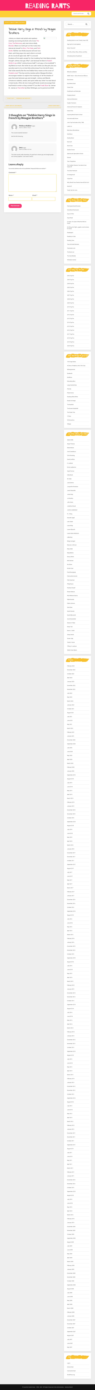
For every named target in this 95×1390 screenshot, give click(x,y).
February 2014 (70, 1032)
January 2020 (70, 771)
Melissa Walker (25, 126)
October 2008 (70, 1281)
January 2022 (70, 705)
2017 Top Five (70, 334)
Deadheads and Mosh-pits (23, 98)
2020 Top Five (70, 345)
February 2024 (70, 666)
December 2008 (71, 1273)
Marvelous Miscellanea (73, 130)
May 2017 (69, 880)
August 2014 (70, 1008)
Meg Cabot (70, 549)
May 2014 (69, 1020)
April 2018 (69, 841)
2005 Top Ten (70, 287)
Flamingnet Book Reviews (73, 206)
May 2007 (69, 1347)
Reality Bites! (70, 138)
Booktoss (69, 377)
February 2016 (70, 938)
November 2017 (71, 856)
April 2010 (69, 1211)
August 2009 (70, 1242)
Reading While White (72, 396)
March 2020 (70, 763)
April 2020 (69, 759)
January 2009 (70, 1269)
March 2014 (70, 1028)
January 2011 (70, 1176)
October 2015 (70, 954)
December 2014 (71, 993)
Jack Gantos (70, 482)
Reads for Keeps (71, 400)
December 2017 (71, 853)
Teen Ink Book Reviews (73, 244)
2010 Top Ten (70, 307)
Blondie (11, 46)
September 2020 (71, 744)
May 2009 (69, 1253)
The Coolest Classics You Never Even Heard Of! (76, 166)
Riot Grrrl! (69, 142)
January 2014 (70, 1035)
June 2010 (70, 1203)
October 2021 (70, 709)
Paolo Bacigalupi (71, 572)
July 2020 (69, 747)
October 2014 (70, 1000)
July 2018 (69, 829)
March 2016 (70, 934)
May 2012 (69, 1113)
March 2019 (70, 798)
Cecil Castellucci (71, 451)
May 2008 (69, 1300)
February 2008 (70, 1312)
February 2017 (70, 891)
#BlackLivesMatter (72, 72)
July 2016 (69, 919)
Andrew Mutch (69, 1387)
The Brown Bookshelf (72, 408)
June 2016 (70, 923)
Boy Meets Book (71, 83)
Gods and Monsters (72, 99)
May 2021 (69, 724)
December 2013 (71, 1039)
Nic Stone (69, 564)
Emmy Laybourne (71, 467)
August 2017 (70, 868)
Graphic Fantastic (71, 103)
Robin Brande (70, 599)
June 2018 (70, 833)
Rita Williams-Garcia (72, 595)
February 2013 (70, 1078)
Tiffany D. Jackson (72, 646)
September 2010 (71, 1191)
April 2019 (69, 794)
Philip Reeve (70, 584)
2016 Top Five (70, 330)
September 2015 (71, 958)
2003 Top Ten (70, 279)
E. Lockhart (70, 463)
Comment (12, 172)
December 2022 (71, 685)
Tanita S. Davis (71, 642)
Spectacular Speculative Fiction (75, 153)
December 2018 (71, 810)
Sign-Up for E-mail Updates (74, 44)
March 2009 (70, 1261)
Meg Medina (70, 552)
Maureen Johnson (72, 545)
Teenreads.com (71, 248)
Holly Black (70, 475)
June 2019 (70, 786)
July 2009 (69, 1246)
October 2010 (70, 1187)
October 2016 (70, 907)
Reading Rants (47, 6)
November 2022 (71, 689)
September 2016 (71, 911)
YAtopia (69, 424)
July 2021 (69, 716)
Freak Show (44, 85)
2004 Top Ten (70, 283)
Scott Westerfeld (71, 619)
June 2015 (70, 969)
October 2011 (70, 1141)
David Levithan (71, 459)
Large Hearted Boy (72, 385)
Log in (68, 1363)
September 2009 (71, 1238)
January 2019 (70, 806)
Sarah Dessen (70, 611)
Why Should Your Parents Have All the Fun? (78, 182)
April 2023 (69, 677)
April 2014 (69, 1024)
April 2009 (69, 1257)
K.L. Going (69, 514)
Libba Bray (69, 537)
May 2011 (69, 1160)
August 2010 (70, 1195)
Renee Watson (71, 591)
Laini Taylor (70, 521)
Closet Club (10, 98)
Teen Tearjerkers (71, 161)
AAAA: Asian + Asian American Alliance (77, 75)
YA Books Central (71, 259)
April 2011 (69, 1164)
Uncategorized (71, 174)
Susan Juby (70, 638)
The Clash (30, 48)
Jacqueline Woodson (72, 486)
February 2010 (70, 1218)
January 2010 (70, 1222)
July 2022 (69, 693)
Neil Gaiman (70, 560)
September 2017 (71, 864)
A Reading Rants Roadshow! (74, 56)
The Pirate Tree (71, 412)
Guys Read (70, 217)
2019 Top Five (70, 342)
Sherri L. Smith (70, 630)
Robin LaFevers (71, 603)
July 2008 (69, 1292)
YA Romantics (70, 420)
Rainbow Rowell (71, 587)
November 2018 (71, 814)
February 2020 (70, 767)
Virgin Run (69, 178)
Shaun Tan (70, 626)
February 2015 (70, 985)
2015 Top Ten (70, 326)
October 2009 (70, 1234)
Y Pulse (69, 416)
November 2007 (71, 1324)
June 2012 (70, 1109)
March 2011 (70, 1168)
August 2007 (70, 1335)
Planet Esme (70, 393)
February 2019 (70, 802)
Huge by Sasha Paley (53, 105)
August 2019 (70, 779)
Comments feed (71, 1371)
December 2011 (71, 1133)
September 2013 (71, 1051)
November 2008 (71, 1277)
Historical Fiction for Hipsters (74, 107)
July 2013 (69, 1059)
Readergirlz (70, 232)
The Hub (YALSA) (71, 256)
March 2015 (70, 981)
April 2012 (69, 1117)
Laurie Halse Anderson (73, 533)
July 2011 (69, 1152)
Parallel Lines (13, 73)
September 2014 (71, 1004)
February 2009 (70, 1265)
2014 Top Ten (70, 322)
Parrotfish (21, 88)
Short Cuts (70, 145)
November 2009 (71, 1230)
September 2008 (71, 1285)
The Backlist (70, 404)
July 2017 (69, 872)
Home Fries (70, 110)
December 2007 (71, 1320)
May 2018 (69, 837)
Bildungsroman (71, 369)
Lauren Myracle (71, 529)
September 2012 (71, 1098)
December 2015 (71, 946)
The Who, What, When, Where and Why (77, 52)
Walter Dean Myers (72, 650)
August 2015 (70, 962)
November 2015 (71, 950)
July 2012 (69, 1106)
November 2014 (71, 997)
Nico (24, 48)
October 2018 (70, 818)
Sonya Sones (70, 634)
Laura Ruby (70, 525)
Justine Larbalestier (72, 510)
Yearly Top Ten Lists (72, 190)
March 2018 (70, 845)
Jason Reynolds (71, 490)
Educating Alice (71, 381)
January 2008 (70, 1316)
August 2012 (70, 1102)
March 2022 (70, 701)
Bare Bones (70, 79)
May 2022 (69, 697)
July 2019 (69, 782)
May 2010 (69, 1207)
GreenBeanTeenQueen (73, 210)
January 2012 (70, 1129)
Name (11, 195)
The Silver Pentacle (72, 170)
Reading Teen (70, 240)
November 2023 (71, 670)
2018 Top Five (70, 338)
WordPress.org (71, 1374)
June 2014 (70, 1016)
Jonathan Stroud (71, 506)
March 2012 (70, 1121)
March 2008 (70, 1308)
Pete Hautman (70, 580)
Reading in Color (71, 236)
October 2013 (70, 1047)
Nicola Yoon (70, 568)
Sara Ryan (69, 607)
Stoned (69, 157)
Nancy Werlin (70, 556)
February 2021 (70, 732)
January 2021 (70, 736)
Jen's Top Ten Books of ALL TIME (75, 122)
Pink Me (69, 389)
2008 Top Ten (70, 299)
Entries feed (70, 1367)
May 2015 (69, 973)
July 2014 (69, 1012)
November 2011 (71, 1137)
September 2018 (71, 821)
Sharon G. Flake (71, 623)
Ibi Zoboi (69, 478)
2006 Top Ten (70, 291)
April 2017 (69, 884)
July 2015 (69, 965)
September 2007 (71, 1331)
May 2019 (69, 790)
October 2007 (70, 1327)
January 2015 (70, 989)
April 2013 (69, 1071)
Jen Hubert (22, 22)
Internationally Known (72, 118)
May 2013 (69, 1067)
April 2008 (69, 1304)
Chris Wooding (71, 455)
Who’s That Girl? (71, 48)
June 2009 (70, 1250)
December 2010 (71, 1180)
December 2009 (71, 1226)
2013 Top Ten (70, 318)
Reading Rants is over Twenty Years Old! (77, 40)
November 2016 (71, 903)
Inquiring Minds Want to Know (74, 114)
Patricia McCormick (72, 576)
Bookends (69, 373)
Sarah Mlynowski (71, 615)
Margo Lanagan (71, 541)
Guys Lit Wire (70, 213)
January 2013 (70, 1082)
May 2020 (69, 755)
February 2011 (70, 1172)
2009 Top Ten (70, 303)
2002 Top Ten (70, 275)
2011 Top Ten (70, 310)
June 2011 (70, 1156)
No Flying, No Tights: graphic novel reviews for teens (78, 227)
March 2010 (70, 1215)
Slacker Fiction (71, 149)
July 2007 (69, 1339)
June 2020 (70, 751)
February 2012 (70, 1125)
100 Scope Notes (71, 361)
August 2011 (70, 1148)
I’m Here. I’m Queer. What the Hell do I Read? (76, 222)
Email (34, 195)
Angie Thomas (71, 443)
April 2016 (69, 930)
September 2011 (71, 1144)
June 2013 (70, 1063)
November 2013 (71, 1043)
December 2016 (71, 899)
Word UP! (69, 186)
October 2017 (70, 860)
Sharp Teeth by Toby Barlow (13, 105)
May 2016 (69, 926)
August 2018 (70, 825)
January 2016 (70, 942)
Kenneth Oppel (71, 517)
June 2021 (70, 720)
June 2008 (70, 1296)
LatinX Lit (69, 126)
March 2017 (70, 888)
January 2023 (70, 681)
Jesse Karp (70, 494)
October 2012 (70, 1094)
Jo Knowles (70, 498)
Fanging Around (71, 95)
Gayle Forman (70, 471)
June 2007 (70, 1343)
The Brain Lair (70, 252)
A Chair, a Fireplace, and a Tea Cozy (76, 365)
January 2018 (70, 849)
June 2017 (70, 876)
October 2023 (70, 673)
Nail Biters (69, 134)
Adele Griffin (70, 440)
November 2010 (71, 1183)
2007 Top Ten (70, 295)
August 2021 (70, 712)
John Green (70, 502)
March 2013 (70, 1074)
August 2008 (70, 1289)
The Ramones (17, 43)
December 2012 (71, 1086)
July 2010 (69, 1199)
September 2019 (71, 775)
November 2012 (71, 1090)
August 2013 (70, 1055)
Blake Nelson (70, 447)
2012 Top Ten (70, 314)
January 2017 (70, 895)
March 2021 (70, 728)
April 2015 (69, 977)
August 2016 (70, 915)
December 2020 (71, 740)
